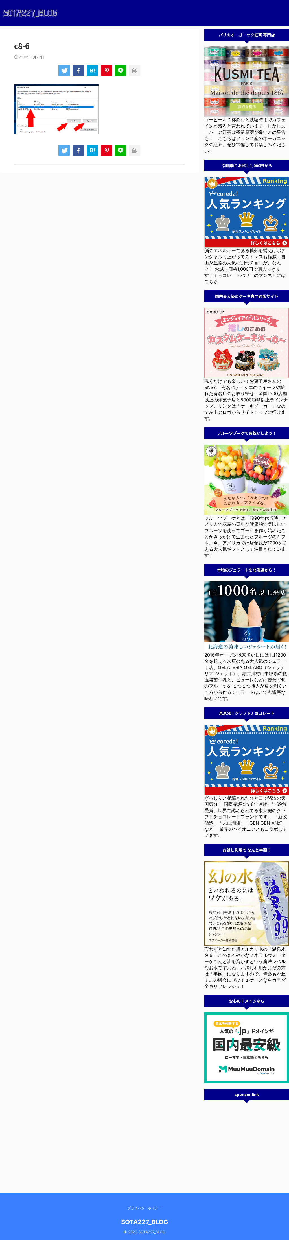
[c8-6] (92, 70)
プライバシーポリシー (144, 1208)
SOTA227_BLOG (144, 1222)
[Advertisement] (246, 1141)
